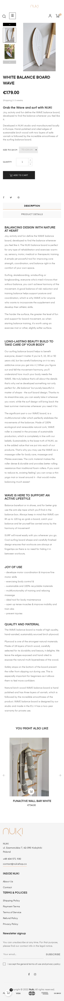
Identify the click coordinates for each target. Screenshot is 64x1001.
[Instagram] (35, 974)
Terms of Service (12, 912)
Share (3, 198)
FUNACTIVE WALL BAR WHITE (32, 801)
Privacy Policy (10, 924)
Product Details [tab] (32, 214)
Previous (9, 62)
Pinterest (19, 198)
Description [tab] (32, 206)
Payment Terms (11, 906)
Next (9, 24)
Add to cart (20, 175)
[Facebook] (28, 974)
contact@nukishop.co (15, 864)
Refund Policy (10, 918)
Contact (7, 887)
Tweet (11, 198)
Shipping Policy (11, 901)
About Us (8, 882)
